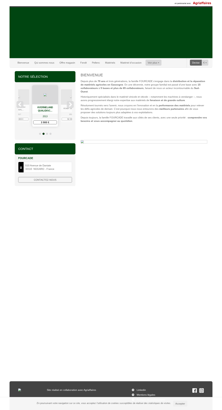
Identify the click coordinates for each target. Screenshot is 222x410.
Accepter (180, 403)
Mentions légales (146, 394)
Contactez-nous (45, 179)
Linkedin (141, 390)
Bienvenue (23, 62)
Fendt (83, 62)
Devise (196, 62)
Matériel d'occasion (131, 62)
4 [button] (50, 134)
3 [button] (47, 134)
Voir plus (153, 62)
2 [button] (43, 134)
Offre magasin (67, 62)
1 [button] (40, 134)
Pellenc (96, 62)
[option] (49, 106)
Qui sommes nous (44, 62)
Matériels (110, 62)
